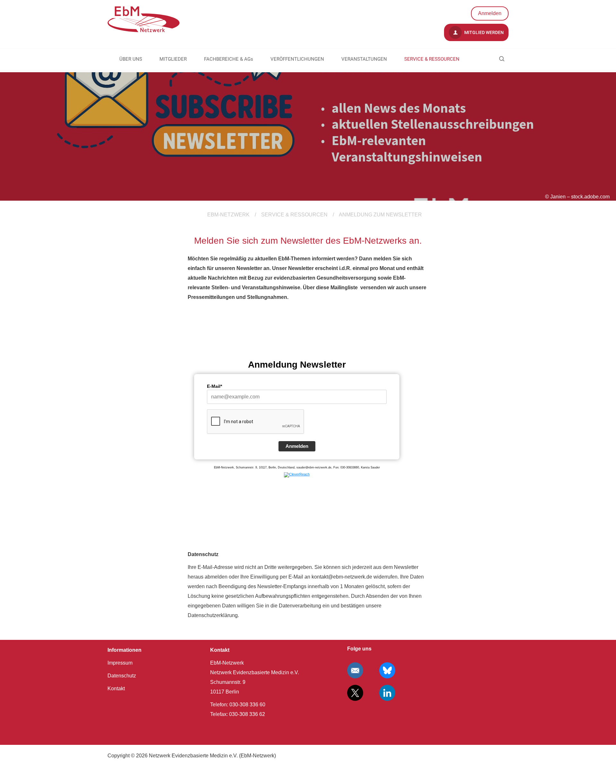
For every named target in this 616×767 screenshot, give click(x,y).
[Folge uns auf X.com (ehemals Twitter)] (355, 693)
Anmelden (489, 13)
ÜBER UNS (130, 59)
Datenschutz (121, 675)
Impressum (120, 663)
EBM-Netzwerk (228, 214)
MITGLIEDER (173, 59)
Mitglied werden (483, 32)
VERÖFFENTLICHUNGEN (297, 59)
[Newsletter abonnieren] (355, 670)
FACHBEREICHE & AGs (228, 59)
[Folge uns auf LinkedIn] (387, 693)
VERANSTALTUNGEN (364, 59)
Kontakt (116, 688)
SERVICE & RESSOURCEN (431, 59)
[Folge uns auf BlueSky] (387, 670)
